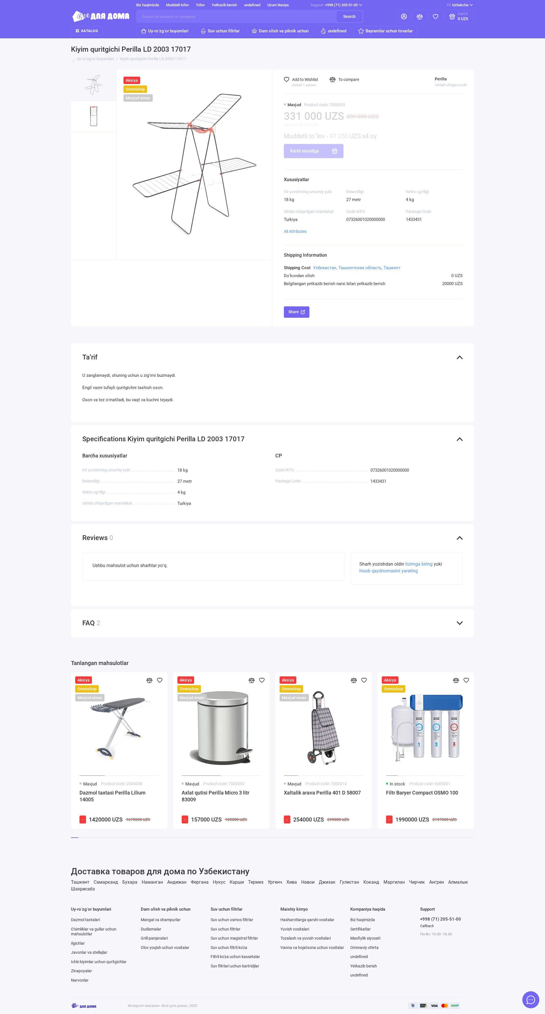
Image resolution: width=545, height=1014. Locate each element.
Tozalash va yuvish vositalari (305, 938)
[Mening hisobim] (404, 16)
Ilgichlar (78, 943)
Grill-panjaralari (154, 938)
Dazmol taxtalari (85, 919)
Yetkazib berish (224, 5)
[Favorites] (435, 16)
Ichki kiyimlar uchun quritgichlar (99, 961)
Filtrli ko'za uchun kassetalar (235, 956)
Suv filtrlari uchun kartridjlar (235, 966)
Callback (427, 926)
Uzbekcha (457, 5)
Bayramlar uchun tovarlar (389, 31)
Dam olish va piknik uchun (284, 31)
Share (293, 312)
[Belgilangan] (159, 680)
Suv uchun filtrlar (224, 31)
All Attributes (295, 231)
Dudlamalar (151, 929)
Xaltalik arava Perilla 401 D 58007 (322, 793)
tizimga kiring (419, 564)
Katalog (89, 31)
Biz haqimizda (147, 5)
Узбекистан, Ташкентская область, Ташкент (357, 267)
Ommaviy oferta (364, 947)
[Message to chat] (530, 999)
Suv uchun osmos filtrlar (232, 919)
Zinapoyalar (81, 971)
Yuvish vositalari (294, 929)
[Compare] (419, 16)
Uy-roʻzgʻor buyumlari (168, 31)
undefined (252, 5)
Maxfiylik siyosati (365, 938)
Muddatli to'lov (177, 5)
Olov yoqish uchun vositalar (165, 947)
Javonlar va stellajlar (89, 952)
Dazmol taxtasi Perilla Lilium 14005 (112, 796)
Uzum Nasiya (278, 5)
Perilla (441, 79)
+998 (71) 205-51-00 (334, 5)
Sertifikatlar (360, 929)
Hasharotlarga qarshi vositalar (307, 919)
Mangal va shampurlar (161, 919)
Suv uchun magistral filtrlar (234, 938)
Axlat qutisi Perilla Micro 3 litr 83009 (215, 796)
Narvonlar (80, 980)
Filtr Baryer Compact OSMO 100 (422, 793)
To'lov (200, 5)
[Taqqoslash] (149, 680)
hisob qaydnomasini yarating (388, 571)
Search (349, 16)
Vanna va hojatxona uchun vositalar (312, 947)
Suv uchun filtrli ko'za (229, 947)
